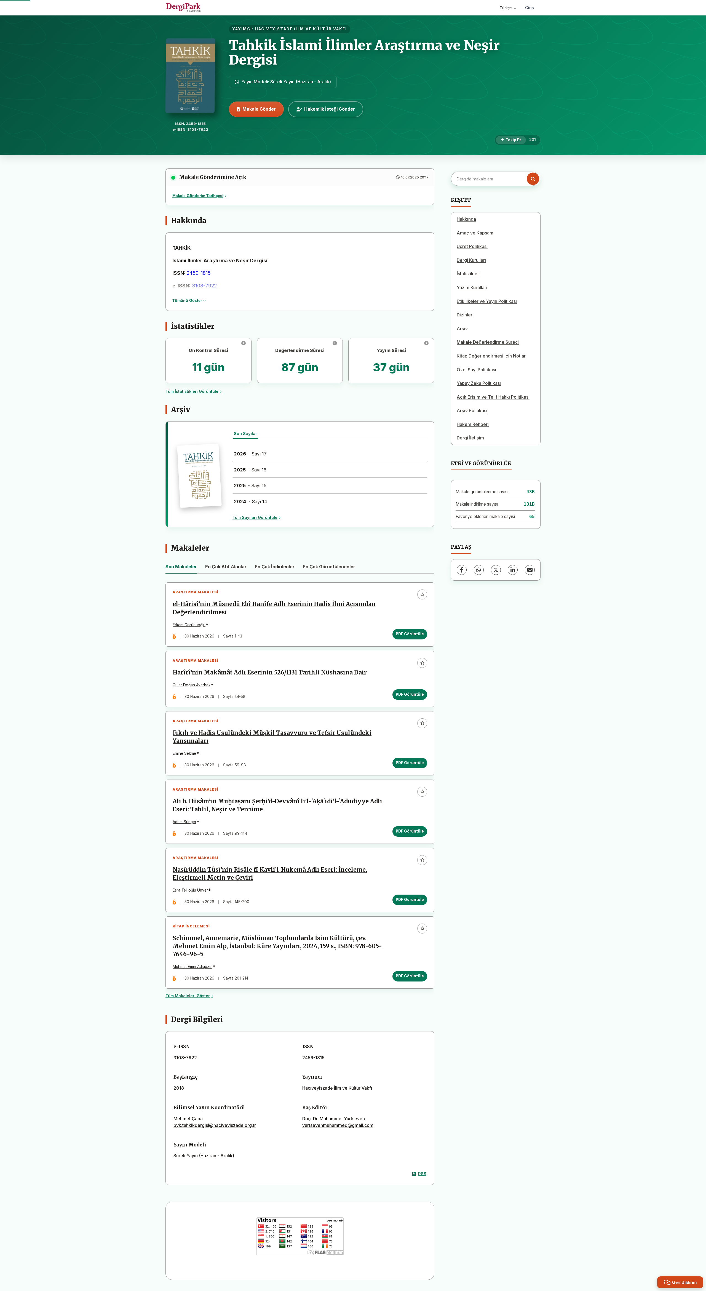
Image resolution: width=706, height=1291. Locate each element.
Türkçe (506, 8)
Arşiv (462, 328)
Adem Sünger (184, 822)
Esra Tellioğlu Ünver (190, 890)
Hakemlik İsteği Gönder (329, 109)
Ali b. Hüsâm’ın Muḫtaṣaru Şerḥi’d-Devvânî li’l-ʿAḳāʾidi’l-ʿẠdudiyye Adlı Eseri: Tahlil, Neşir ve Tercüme (277, 805)
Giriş (529, 7)
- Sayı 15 (250, 485)
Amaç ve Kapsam (475, 233)
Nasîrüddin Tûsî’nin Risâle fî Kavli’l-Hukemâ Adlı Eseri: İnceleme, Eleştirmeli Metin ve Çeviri (270, 873)
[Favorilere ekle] (422, 594)
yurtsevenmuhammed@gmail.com (337, 1125)
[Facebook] (462, 570)
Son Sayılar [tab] (245, 433)
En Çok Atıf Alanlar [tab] (226, 566)
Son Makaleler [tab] (181, 566)
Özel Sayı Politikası (476, 369)
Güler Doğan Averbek (191, 685)
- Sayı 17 (250, 454)
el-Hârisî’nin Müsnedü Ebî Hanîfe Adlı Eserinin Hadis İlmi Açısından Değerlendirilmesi (274, 608)
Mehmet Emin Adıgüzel (192, 966)
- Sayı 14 (250, 501)
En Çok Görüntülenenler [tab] (329, 566)
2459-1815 (199, 273)
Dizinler (464, 315)
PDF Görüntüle (410, 634)
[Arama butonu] (533, 179)
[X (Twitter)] (496, 570)
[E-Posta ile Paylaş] (530, 570)
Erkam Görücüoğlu (189, 625)
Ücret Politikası (472, 246)
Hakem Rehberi (473, 424)
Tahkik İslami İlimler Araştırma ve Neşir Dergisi (364, 52)
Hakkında (466, 219)
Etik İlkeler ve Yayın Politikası (487, 301)
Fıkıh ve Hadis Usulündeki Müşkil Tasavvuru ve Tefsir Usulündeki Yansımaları (272, 737)
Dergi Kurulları (471, 260)
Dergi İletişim (470, 438)
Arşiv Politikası (472, 410)
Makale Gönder (259, 109)
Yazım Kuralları (472, 287)
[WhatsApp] (479, 570)
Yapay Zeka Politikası (479, 383)
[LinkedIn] (513, 570)
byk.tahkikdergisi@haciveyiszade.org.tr (214, 1125)
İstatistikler (468, 273)
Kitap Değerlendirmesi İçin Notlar (491, 356)
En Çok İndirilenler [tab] (275, 566)
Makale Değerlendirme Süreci (488, 342)
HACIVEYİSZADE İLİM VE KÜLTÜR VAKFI (301, 29)
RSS (422, 1173)
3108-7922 (204, 286)
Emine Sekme (184, 753)
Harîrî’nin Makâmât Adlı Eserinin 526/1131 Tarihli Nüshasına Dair (270, 672)
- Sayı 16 (250, 470)
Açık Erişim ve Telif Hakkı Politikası (493, 397)
